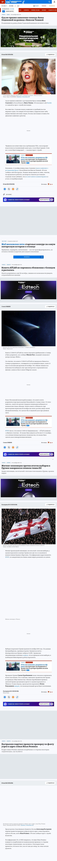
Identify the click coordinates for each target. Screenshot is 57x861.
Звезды (8, 14)
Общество (23, 155)
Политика (9, 460)
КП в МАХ (45, 10)
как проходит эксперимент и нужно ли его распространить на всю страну (35, 160)
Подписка (52, 5)
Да (3, 11)
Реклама (43, 5)
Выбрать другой (10, 11)
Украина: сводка (36, 10)
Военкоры (27, 10)
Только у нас (18, 10)
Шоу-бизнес (9, 194)
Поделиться (51, 54)
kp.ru (51, 184)
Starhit (49, 103)
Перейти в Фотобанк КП (23, 97)
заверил (44, 682)
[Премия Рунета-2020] (23, 1)
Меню (2, 2)
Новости (3, 14)
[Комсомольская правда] (13, 2)
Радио (36, 5)
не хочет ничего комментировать (24, 176)
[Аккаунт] (54, 2)
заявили (14, 653)
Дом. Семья (4, 241)
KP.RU (7, 428)
